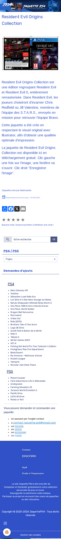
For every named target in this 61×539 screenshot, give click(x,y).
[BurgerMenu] (55, 4)
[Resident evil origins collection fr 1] (30, 54)
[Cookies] (7, 532)
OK (54, 239)
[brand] (8, 4)
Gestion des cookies (30, 535)
